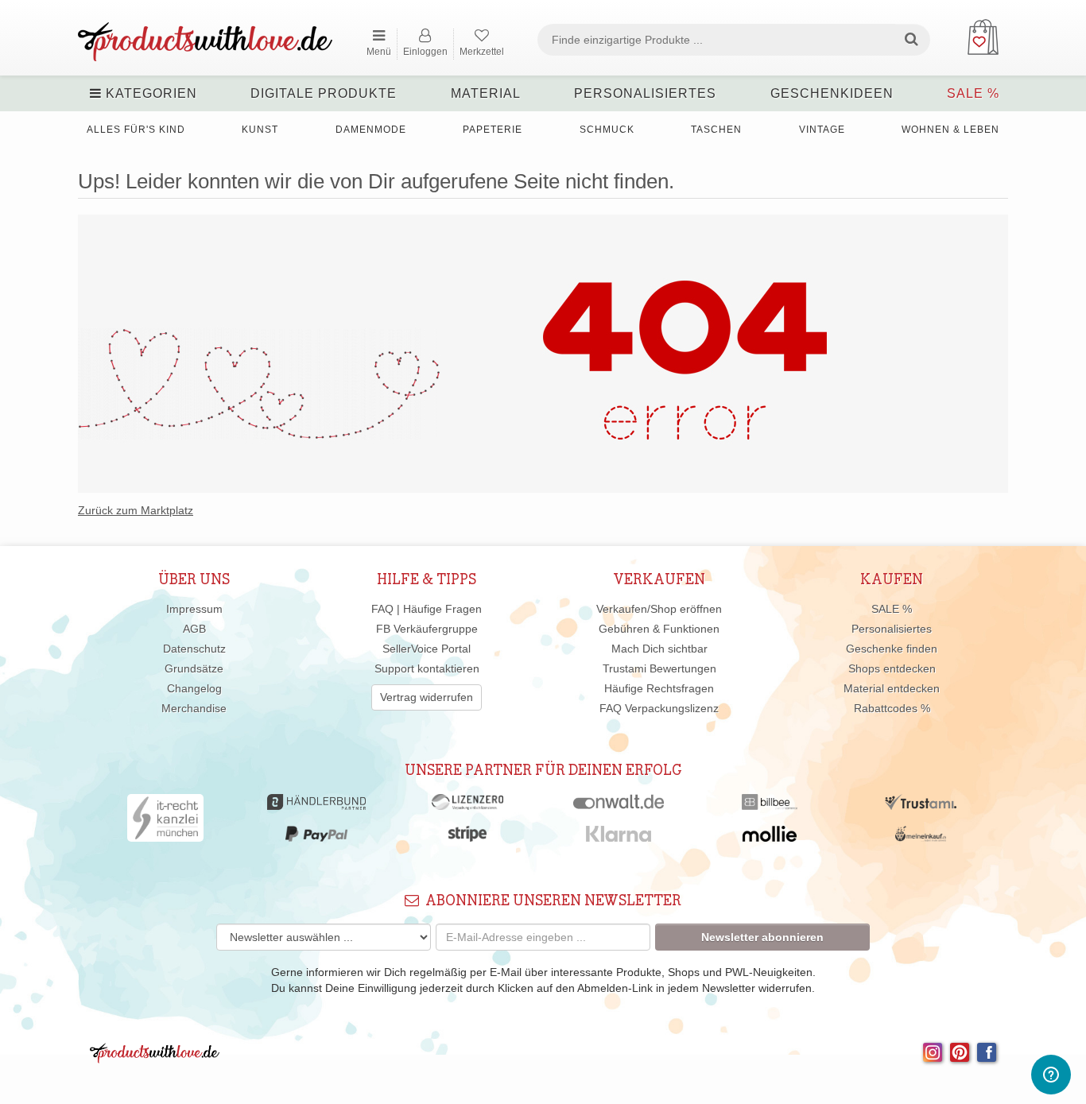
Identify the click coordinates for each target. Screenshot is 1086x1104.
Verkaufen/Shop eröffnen (659, 608)
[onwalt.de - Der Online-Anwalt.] (619, 806)
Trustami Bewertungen (659, 668)
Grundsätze (194, 668)
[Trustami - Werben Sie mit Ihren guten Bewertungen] (920, 806)
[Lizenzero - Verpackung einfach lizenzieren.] (467, 806)
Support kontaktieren (426, 668)
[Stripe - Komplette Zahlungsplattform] (467, 838)
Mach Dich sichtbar (659, 648)
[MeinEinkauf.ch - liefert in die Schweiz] (920, 838)
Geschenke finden (891, 648)
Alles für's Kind (136, 129)
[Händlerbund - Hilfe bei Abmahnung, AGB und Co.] (316, 806)
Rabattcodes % (892, 708)
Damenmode (370, 129)
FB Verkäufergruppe (427, 628)
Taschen (716, 129)
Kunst (260, 129)
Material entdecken (892, 688)
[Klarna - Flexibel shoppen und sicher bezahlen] (619, 838)
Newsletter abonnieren (762, 937)
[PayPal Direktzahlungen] (316, 838)
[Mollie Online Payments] (770, 838)
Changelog (194, 688)
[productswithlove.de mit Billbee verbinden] (769, 806)
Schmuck (607, 129)
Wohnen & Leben (950, 129)
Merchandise (194, 708)
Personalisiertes (645, 93)
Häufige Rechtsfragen (659, 688)
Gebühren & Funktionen (659, 628)
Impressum (194, 608)
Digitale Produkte (323, 93)
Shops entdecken (892, 668)
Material (486, 93)
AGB (194, 628)
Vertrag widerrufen (426, 697)
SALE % (973, 93)
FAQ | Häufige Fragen (426, 608)
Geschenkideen (832, 93)
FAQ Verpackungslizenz (659, 708)
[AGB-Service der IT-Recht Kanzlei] (165, 822)
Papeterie (492, 129)
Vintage (822, 129)
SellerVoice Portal (426, 648)
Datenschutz (194, 648)
